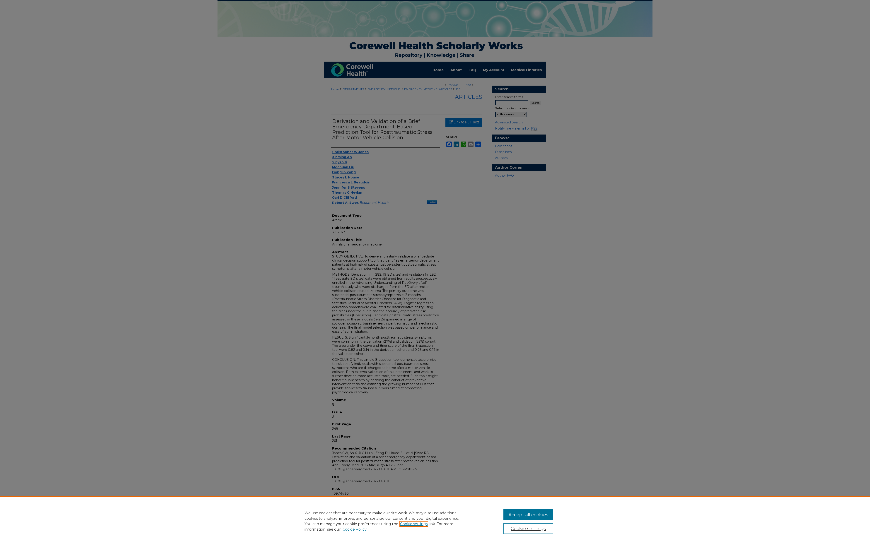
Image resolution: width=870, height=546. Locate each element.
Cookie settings (414, 524)
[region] (435, 521)
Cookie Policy (355, 529)
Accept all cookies (528, 514)
